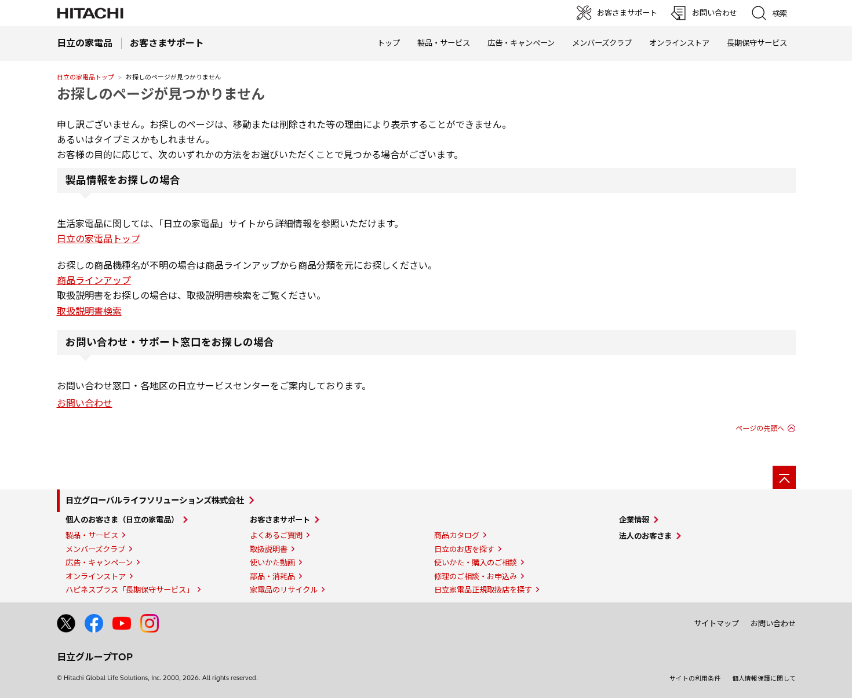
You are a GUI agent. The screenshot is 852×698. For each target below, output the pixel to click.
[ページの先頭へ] (784, 477)
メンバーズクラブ (602, 42)
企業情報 (634, 519)
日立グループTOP (95, 657)
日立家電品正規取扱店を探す (483, 589)
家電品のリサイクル (284, 589)
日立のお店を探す (464, 549)
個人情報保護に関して (764, 678)
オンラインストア (679, 42)
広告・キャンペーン (99, 562)
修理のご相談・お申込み (475, 576)
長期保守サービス (757, 42)
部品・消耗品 (272, 576)
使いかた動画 (272, 562)
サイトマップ (716, 623)
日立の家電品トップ (85, 77)
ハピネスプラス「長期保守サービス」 (129, 589)
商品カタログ (456, 535)
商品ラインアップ (94, 280)
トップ (388, 42)
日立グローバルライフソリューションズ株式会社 (154, 500)
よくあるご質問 (276, 535)
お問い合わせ (84, 403)
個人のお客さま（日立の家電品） (122, 519)
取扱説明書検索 (89, 311)
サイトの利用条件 (694, 678)
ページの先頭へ (760, 428)
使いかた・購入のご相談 (475, 562)
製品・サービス (91, 535)
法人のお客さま (645, 535)
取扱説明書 (268, 549)
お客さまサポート (280, 519)
